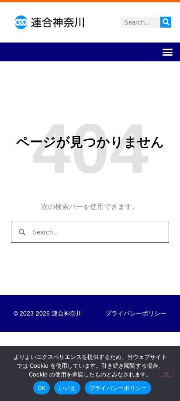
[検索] (165, 22)
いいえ (67, 387)
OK (42, 387)
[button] (167, 52)
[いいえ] (166, 373)
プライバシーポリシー (135, 313)
